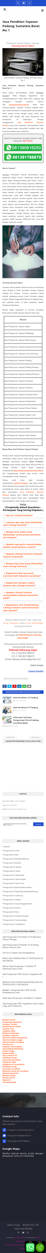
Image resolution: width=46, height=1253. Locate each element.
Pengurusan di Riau (11, 912)
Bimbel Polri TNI (31, 1225)
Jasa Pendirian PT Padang (25, 707)
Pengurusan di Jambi (11, 871)
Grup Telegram (11, 623)
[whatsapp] (29, 3)
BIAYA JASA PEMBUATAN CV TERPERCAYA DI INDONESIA (22, 959)
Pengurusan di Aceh (11, 851)
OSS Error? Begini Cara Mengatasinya (18, 953)
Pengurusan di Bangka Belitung (16, 859)
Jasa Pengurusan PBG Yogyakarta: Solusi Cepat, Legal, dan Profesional (23, 1005)
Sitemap (23, 1249)
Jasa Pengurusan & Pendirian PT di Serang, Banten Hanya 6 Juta (20, 946)
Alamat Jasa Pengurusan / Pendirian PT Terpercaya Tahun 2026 (19, 967)
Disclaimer (20, 1245)
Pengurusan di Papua (11, 908)
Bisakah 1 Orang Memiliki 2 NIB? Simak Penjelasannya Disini (19, 991)
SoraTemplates (19, 1237)
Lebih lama (35, 737)
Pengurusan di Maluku (12, 900)
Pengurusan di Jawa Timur (13, 883)
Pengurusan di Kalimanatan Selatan (17, 887)
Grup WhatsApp (34, 623)
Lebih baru (11, 737)
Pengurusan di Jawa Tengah (14, 879)
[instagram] (18, 3)
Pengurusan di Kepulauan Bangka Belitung (20, 891)
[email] (24, 3)
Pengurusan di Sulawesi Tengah (16, 916)
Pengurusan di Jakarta (12, 867)
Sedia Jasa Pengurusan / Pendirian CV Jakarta (22, 998)
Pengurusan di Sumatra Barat (16, 679)
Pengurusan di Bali (10, 855)
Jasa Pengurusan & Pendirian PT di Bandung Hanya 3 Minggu (21, 938)
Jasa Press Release (23, 1229)
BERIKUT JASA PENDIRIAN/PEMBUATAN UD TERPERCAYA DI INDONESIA (22, 983)
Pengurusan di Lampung (13, 896)
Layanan (6, 847)
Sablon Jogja (13, 1225)
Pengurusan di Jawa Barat (13, 875)
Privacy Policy (10, 1245)
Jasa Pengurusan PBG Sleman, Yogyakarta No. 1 (22, 975)
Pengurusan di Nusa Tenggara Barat (17, 904)
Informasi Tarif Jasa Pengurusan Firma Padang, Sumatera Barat (26, 720)
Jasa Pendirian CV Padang (25, 697)
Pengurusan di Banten (12, 863)
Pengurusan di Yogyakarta (14, 924)
